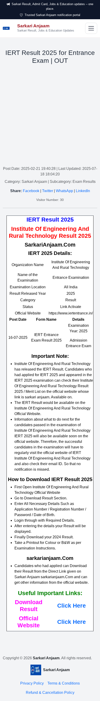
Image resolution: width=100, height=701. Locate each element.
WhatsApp (64, 191)
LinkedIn (83, 191)
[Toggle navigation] (91, 28)
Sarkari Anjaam (46, 658)
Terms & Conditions (63, 683)
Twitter (47, 191)
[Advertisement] (50, 116)
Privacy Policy (32, 683)
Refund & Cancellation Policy (50, 693)
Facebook (31, 191)
